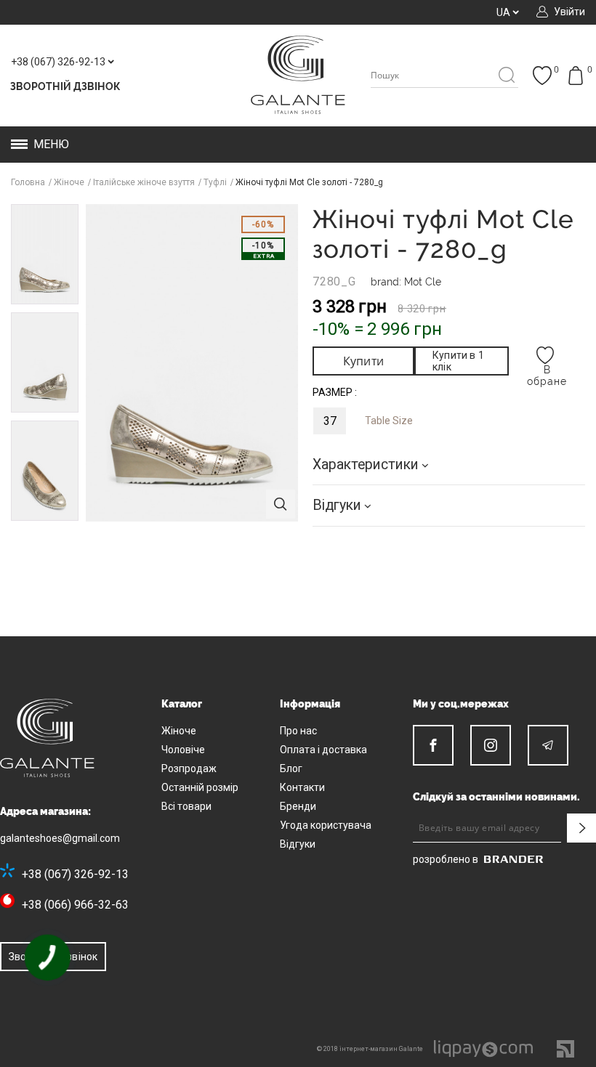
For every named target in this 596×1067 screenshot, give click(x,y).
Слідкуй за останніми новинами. (496, 797)
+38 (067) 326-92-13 (75, 874)
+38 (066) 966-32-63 (75, 905)
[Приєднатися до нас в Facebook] (433, 745)
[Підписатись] (581, 828)
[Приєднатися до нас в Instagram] (490, 745)
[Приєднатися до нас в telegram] (548, 745)
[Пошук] (506, 76)
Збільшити (280, 504)
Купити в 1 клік (458, 361)
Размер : (335, 392)
